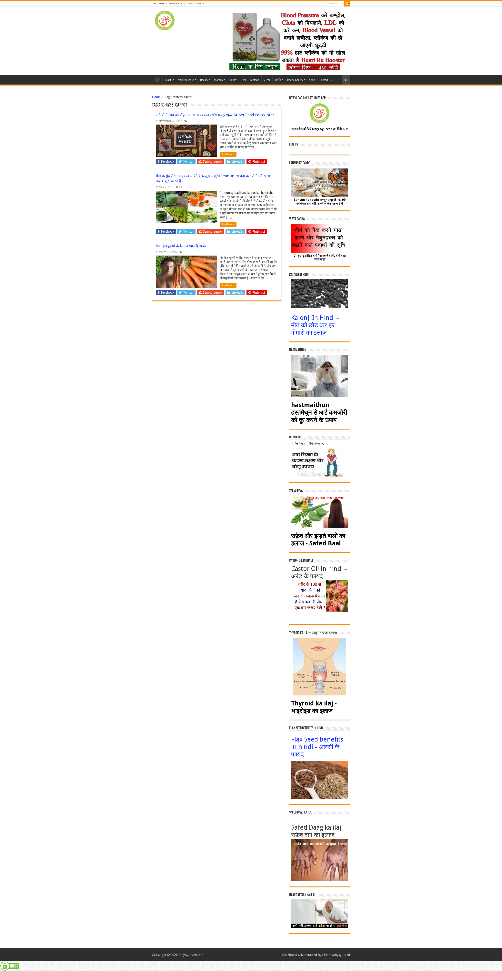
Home (157, 79)
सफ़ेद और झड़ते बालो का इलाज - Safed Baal (318, 539)
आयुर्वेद (278, 79)
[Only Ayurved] (165, 19)
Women (218, 79)
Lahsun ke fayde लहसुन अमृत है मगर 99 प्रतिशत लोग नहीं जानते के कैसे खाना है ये (320, 201)
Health (168, 79)
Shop (312, 79)
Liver (243, 79)
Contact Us (325, 79)
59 (180, 187)
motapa (254, 79)
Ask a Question (196, 3)
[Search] (347, 3)
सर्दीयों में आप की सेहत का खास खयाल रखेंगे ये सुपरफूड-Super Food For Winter (215, 115)
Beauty (204, 79)
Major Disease (186, 79)
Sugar (267, 79)
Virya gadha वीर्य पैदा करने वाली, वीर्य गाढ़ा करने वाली (320, 257)
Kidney (232, 79)
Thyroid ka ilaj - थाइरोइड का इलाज (314, 707)
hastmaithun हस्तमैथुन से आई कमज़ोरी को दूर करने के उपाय (319, 412)
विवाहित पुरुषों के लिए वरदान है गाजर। (182, 246)
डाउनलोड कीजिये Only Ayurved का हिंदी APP (319, 129)
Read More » (228, 154)
